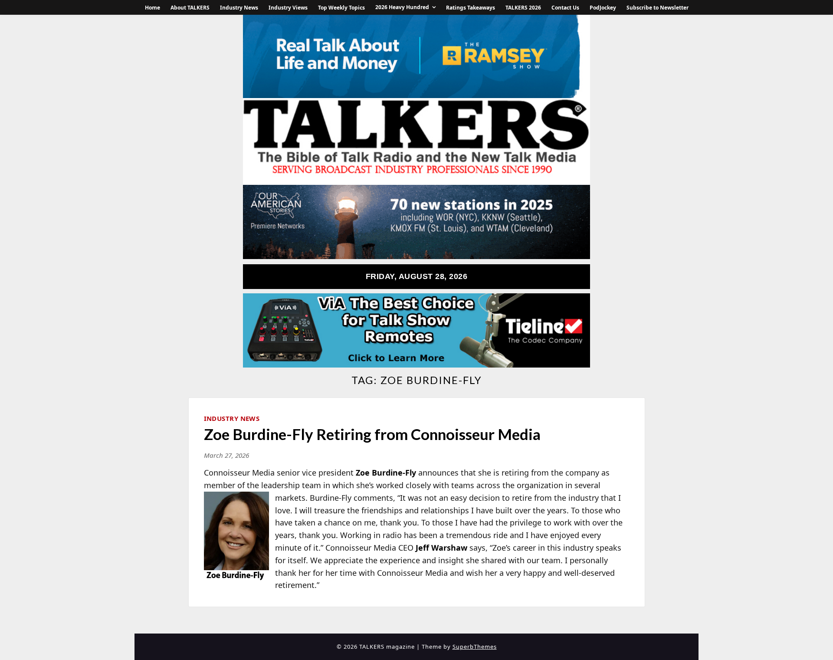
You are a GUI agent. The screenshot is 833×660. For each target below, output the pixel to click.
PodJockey (603, 7)
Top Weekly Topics (341, 7)
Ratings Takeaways (470, 7)
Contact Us (565, 7)
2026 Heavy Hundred (402, 7)
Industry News (239, 7)
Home (152, 7)
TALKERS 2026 (523, 7)
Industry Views (288, 7)
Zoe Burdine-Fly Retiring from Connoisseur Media (372, 434)
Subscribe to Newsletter (657, 7)
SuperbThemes (475, 646)
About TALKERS (190, 7)
